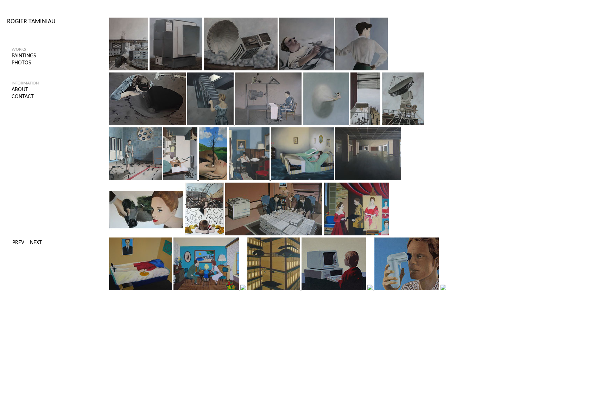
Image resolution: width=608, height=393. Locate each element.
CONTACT (23, 97)
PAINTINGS (24, 56)
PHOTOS (21, 63)
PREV (18, 243)
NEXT (36, 243)
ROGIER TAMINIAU (31, 21)
